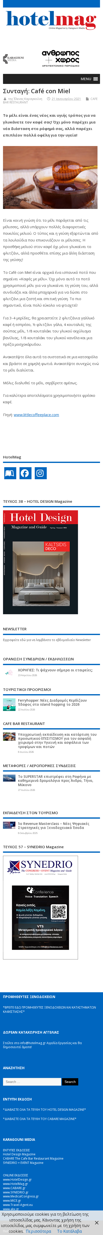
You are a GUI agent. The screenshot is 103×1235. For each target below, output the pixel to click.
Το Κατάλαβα (69, 1231)
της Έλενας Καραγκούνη (25, 99)
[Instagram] (41, 473)
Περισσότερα (38, 1231)
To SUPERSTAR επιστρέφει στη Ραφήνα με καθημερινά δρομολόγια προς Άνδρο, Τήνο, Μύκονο (55, 780)
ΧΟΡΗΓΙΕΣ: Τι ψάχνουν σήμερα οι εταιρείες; (55, 670)
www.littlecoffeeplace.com (36, 414)
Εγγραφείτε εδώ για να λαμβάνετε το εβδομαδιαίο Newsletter (47, 640)
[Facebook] (26, 473)
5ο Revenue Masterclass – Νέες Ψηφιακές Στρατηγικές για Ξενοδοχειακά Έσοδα (53, 825)
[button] (86, 79)
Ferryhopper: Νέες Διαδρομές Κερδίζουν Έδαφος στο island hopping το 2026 (52, 702)
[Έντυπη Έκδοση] (10, 473)
